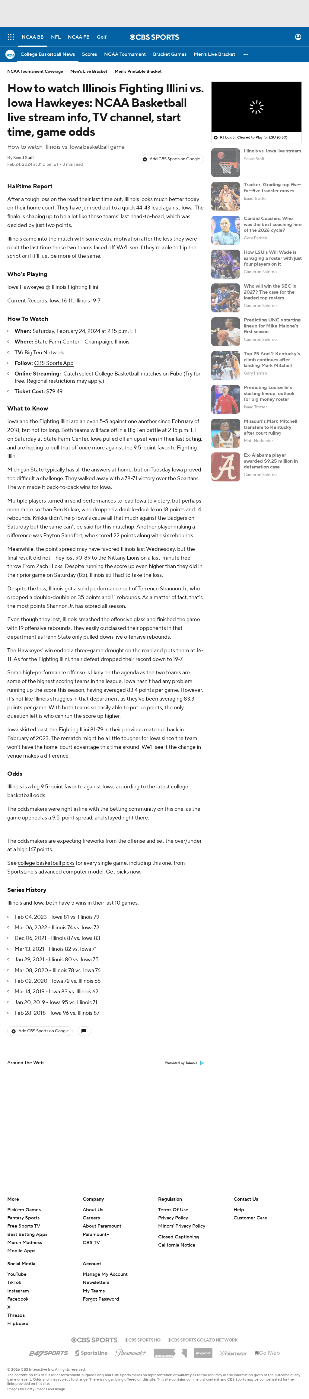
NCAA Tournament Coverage (35, 71)
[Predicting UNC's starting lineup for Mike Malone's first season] (225, 331)
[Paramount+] (131, 1352)
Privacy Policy (173, 1218)
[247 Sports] (48, 1352)
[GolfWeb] (267, 1353)
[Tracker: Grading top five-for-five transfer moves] (225, 196)
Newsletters (96, 1282)
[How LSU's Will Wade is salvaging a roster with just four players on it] (225, 264)
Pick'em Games (24, 1210)
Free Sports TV (23, 1226)
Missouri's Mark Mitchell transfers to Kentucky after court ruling (270, 427)
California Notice (176, 1245)
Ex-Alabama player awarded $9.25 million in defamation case (271, 461)
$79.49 (54, 391)
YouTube (17, 1274)
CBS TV (91, 1243)
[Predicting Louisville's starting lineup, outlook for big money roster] (225, 399)
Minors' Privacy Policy (181, 1226)
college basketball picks (46, 863)
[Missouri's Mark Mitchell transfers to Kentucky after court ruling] (225, 433)
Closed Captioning (178, 1237)
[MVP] (203, 1351)
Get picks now (123, 871)
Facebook (17, 1299)
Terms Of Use (173, 1210)
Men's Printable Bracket (138, 71)
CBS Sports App (54, 363)
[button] (11, 37)
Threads (16, 1315)
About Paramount (102, 1226)
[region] (256, 107)
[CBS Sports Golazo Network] (203, 1339)
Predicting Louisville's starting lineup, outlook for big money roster (269, 393)
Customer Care (250, 1218)
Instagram (18, 1291)
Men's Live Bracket (88, 71)
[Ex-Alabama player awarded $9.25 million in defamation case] (225, 466)
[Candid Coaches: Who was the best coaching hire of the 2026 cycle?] (225, 230)
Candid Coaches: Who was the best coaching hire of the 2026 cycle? (273, 224)
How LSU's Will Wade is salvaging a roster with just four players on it (273, 258)
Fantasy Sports (23, 1218)
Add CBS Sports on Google (175, 159)
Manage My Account (105, 1274)
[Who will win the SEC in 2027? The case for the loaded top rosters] (225, 297)
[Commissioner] (170, 1351)
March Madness (24, 1243)
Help (239, 1210)
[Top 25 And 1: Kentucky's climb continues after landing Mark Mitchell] (225, 365)
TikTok (14, 1282)
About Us (93, 1210)
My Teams (94, 1291)
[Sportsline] (91, 1352)
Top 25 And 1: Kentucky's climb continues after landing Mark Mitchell (272, 359)
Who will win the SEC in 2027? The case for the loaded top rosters (270, 292)
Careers (91, 1218)
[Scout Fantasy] (233, 1353)
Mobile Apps (21, 1251)
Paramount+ (96, 1234)
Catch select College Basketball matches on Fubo (122, 373)
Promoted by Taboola (181, 1063)
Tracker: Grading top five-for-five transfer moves (272, 187)
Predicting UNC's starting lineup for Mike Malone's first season (272, 325)
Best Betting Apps (27, 1234)
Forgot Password (101, 1299)
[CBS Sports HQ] (143, 1339)
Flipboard (18, 1324)
